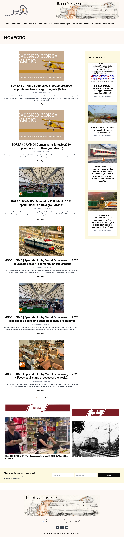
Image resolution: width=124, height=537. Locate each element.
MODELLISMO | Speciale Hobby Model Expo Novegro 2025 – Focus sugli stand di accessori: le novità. (41, 375)
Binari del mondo (44, 24)
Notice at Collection (76, 522)
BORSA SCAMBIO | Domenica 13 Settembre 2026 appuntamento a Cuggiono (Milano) (102, 89)
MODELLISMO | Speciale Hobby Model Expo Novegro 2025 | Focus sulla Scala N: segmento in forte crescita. (41, 262)
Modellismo (15, 24)
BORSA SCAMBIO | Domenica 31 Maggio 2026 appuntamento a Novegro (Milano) (41, 146)
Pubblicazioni (96, 24)
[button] (118, 23)
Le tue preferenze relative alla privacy (55, 522)
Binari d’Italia (29, 24)
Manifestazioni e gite (62, 24)
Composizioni (77, 24)
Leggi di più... (41, 104)
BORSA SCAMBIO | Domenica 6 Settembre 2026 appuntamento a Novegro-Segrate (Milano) (41, 87)
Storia (86, 24)
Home (7, 24)
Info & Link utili (108, 24)
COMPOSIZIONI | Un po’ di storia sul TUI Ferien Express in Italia (102, 129)
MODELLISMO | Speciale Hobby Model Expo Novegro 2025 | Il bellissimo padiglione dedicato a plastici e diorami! (41, 319)
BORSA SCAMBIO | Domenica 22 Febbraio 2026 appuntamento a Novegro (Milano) (41, 203)
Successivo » (51, 398)
